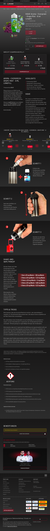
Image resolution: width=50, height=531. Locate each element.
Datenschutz (5, 506)
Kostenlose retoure (42, 1)
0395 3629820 (36, 482)
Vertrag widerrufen (8, 510)
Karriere (5, 481)
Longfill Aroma (11, 102)
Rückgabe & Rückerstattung (25, 481)
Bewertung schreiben (24, 433)
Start (4, 8)
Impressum (5, 500)
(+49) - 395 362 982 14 (37, 487)
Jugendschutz (6, 488)
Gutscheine (21, 489)
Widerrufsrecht (6, 504)
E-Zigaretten (6, 486)
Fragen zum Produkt (25, 468)
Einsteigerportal (6, 490)
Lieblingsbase (13, 103)
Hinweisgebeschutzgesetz (24, 491)
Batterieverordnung (7, 508)
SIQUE (12, 87)
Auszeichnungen (6, 492)
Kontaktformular (36, 491)
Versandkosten (34, 38)
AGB (4, 502)
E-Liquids (5, 484)
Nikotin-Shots (7, 105)
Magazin (4, 494)
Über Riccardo (6, 483)
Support (20, 488)
